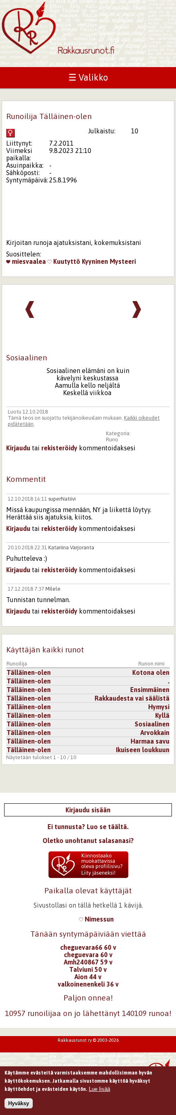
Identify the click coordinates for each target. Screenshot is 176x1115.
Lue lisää (99, 1089)
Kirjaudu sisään (88, 810)
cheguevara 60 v (88, 954)
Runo (112, 439)
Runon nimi (151, 664)
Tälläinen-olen (29, 672)
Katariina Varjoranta (71, 547)
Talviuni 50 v (88, 969)
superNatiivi (62, 499)
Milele (53, 589)
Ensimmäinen (149, 689)
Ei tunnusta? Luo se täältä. (88, 826)
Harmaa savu (150, 741)
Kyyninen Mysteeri (109, 261)
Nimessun (98, 919)
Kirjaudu (18, 448)
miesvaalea (28, 261)
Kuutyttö (66, 261)
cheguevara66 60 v (88, 947)
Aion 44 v (88, 976)
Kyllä (162, 715)
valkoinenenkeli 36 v (88, 984)
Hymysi (158, 706)
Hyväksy (18, 1103)
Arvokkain (154, 732)
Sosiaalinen (152, 724)
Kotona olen (150, 672)
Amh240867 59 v (88, 962)
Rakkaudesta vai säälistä (132, 698)
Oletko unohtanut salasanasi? (88, 840)
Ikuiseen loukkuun (142, 749)
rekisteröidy (59, 448)
